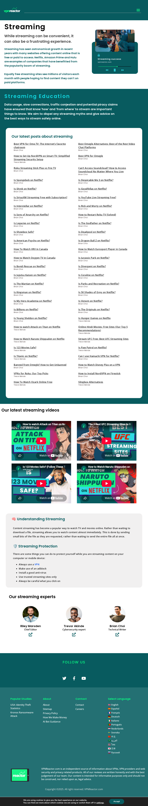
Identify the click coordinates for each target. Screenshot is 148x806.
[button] (138, 10)
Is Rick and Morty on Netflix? (95, 206)
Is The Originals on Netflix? (94, 309)
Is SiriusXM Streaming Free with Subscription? (40, 197)
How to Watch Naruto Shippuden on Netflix (39, 338)
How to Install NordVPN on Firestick (99, 373)
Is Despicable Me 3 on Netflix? (95, 180)
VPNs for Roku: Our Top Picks (31, 373)
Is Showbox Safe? (24, 231)
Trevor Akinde (74, 626)
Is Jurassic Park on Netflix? (93, 257)
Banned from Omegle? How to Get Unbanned (40, 364)
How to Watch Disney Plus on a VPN (99, 364)
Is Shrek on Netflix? (25, 188)
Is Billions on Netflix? (26, 309)
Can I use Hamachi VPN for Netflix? (98, 356)
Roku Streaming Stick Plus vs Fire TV (35, 168)
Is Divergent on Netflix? (92, 266)
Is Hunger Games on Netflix (94, 318)
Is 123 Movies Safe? (25, 347)
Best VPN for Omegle (90, 155)
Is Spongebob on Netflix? (28, 180)
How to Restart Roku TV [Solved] (97, 214)
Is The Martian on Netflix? (29, 283)
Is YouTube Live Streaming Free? (97, 197)
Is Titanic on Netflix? (25, 356)
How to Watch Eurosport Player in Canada (102, 249)
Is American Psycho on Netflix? (32, 240)
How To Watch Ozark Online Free (33, 382)
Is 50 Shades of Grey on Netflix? (96, 292)
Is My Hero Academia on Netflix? (33, 301)
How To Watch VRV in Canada (31, 249)
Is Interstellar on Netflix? (28, 206)
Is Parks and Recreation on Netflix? (98, 283)
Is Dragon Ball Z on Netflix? (94, 240)
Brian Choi (117, 626)
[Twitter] (64, 678)
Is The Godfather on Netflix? (94, 223)
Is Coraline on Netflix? (91, 275)
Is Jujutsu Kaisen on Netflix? (30, 275)
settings (100, 803)
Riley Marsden (30, 626)
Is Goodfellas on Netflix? (92, 188)
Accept (116, 801)
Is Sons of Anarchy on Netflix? (31, 214)
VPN (37, 564)
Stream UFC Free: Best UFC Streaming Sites (103, 338)
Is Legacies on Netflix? (27, 223)
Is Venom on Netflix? (90, 301)
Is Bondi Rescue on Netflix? (30, 266)
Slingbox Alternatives (90, 382)
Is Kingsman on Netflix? (27, 292)
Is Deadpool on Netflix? (92, 231)
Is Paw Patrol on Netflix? (92, 347)
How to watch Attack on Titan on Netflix (37, 326)
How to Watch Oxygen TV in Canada (34, 257)
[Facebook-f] (74, 678)
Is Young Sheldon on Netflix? (30, 318)
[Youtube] (84, 678)
